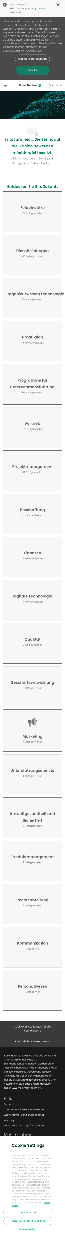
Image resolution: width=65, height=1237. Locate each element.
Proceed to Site (28, 1212)
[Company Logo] (30, 85)
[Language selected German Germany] (51, 85)
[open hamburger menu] (5, 85)
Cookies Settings (28, 1229)
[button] (32, 59)
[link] (24, 1104)
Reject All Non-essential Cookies (28, 1221)
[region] (32, 1186)
